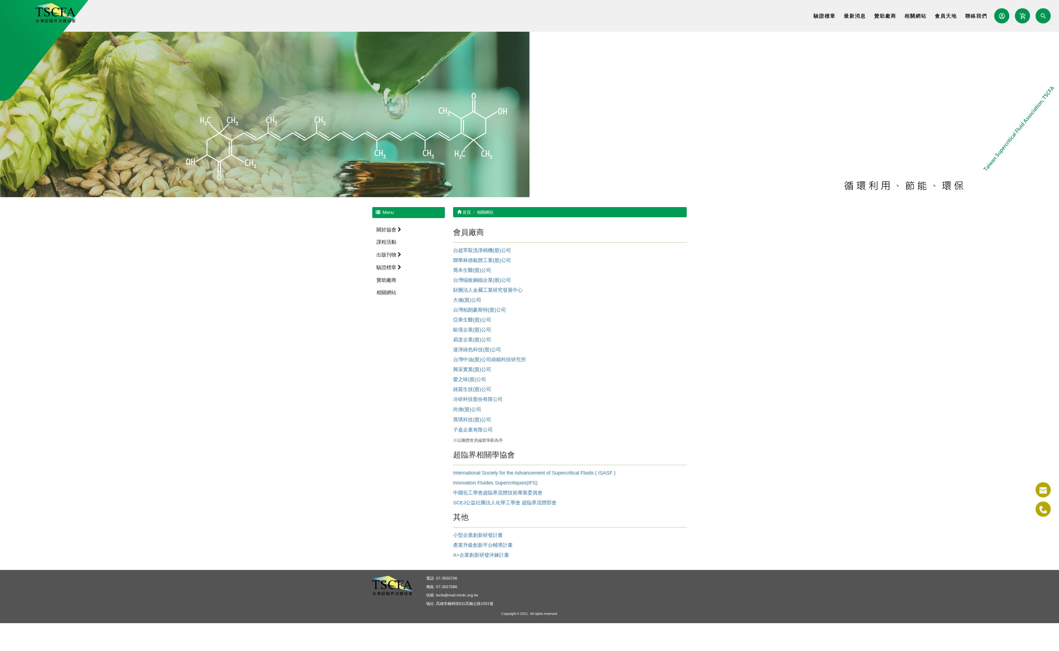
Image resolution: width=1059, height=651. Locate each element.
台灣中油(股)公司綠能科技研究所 (489, 359)
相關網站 (916, 16)
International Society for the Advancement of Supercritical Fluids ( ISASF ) (534, 473)
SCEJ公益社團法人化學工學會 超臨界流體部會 (505, 502)
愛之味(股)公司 (469, 379)
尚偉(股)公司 (467, 409)
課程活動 (386, 242)
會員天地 (946, 16)
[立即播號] (1043, 509)
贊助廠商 (885, 16)
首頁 (466, 212)
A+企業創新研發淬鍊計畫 (481, 555)
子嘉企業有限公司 (473, 430)
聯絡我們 (976, 16)
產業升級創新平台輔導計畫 (483, 545)
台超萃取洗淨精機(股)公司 (482, 250)
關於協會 (387, 229)
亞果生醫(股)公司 (472, 320)
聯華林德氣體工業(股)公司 (482, 260)
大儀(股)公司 (467, 300)
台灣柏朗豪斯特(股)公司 (479, 310)
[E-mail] (1043, 489)
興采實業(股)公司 (472, 369)
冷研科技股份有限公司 (478, 399)
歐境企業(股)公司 (472, 330)
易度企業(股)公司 (472, 339)
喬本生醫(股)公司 (472, 270)
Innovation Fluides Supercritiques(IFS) (495, 483)
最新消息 (855, 16)
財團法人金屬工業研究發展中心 (488, 290)
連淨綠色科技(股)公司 (477, 349)
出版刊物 (387, 255)
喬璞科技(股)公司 (472, 419)
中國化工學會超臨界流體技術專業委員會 (497, 492)
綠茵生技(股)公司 (472, 389)
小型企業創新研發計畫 (478, 535)
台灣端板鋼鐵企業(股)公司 (482, 280)
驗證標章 (825, 16)
